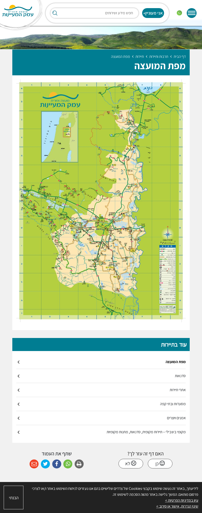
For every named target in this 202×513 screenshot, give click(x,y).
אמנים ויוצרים (176, 417)
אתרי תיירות (178, 389)
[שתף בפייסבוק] (56, 464)
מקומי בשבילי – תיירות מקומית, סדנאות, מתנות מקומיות (146, 431)
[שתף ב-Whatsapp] (68, 464)
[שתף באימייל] (34, 464)
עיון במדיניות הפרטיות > (181, 500)
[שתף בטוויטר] (45, 464)
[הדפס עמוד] (79, 464)
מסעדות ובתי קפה (173, 403)
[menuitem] (101, 362)
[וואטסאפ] (179, 13)
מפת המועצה (176, 361)
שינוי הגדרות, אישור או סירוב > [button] (177, 506)
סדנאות (180, 375)
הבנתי (13, 497)
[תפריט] (192, 13)
